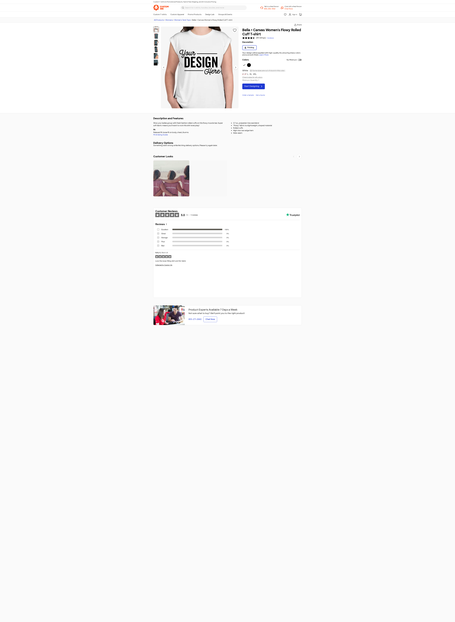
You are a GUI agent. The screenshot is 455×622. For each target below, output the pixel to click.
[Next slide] (236, 67)
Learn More (263, 55)
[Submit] (183, 7)
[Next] (299, 156)
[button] (293, 9)
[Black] (249, 65)
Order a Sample (248, 95)
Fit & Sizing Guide (160, 135)
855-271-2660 (195, 319)
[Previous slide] (164, 67)
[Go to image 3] (156, 43)
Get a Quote (260, 95)
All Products (159, 20)
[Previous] (293, 156)
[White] (244, 65)
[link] (161, 8)
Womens (169, 20)
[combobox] (213, 7)
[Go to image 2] (156, 36)
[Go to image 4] (156, 49)
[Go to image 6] (156, 62)
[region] (227, 178)
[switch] (300, 60)
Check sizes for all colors (252, 77)
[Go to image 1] (156, 29)
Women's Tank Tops (182, 20)
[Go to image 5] (156, 56)
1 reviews (270, 38)
